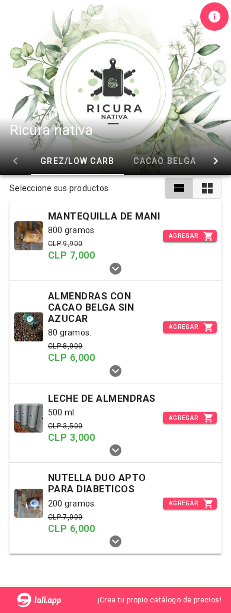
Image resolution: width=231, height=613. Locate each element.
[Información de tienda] (214, 16)
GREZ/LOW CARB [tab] (77, 161)
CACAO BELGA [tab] (164, 161)
